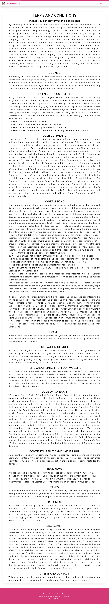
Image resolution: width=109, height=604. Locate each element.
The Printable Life (13, 3)
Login (101, 3)
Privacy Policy (61, 594)
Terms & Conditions (49, 594)
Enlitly (59, 599)
